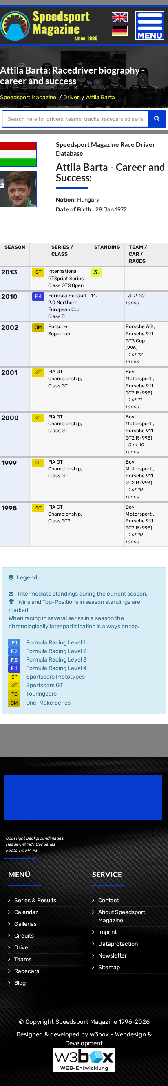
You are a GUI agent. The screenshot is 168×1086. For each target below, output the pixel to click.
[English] (120, 17)
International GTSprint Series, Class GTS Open (66, 278)
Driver (71, 97)
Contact (108, 900)
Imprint (107, 932)
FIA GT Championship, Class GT (65, 378)
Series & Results (35, 900)
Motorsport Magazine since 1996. (50, 803)
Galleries (25, 924)
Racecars (26, 971)
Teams (22, 959)
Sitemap (109, 967)
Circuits (24, 935)
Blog (20, 982)
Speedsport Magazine (28, 97)
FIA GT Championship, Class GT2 (65, 514)
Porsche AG (140, 326)
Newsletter (112, 955)
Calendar (26, 912)
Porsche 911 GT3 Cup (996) (139, 340)
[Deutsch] (120, 31)
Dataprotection (118, 943)
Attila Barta (100, 97)
